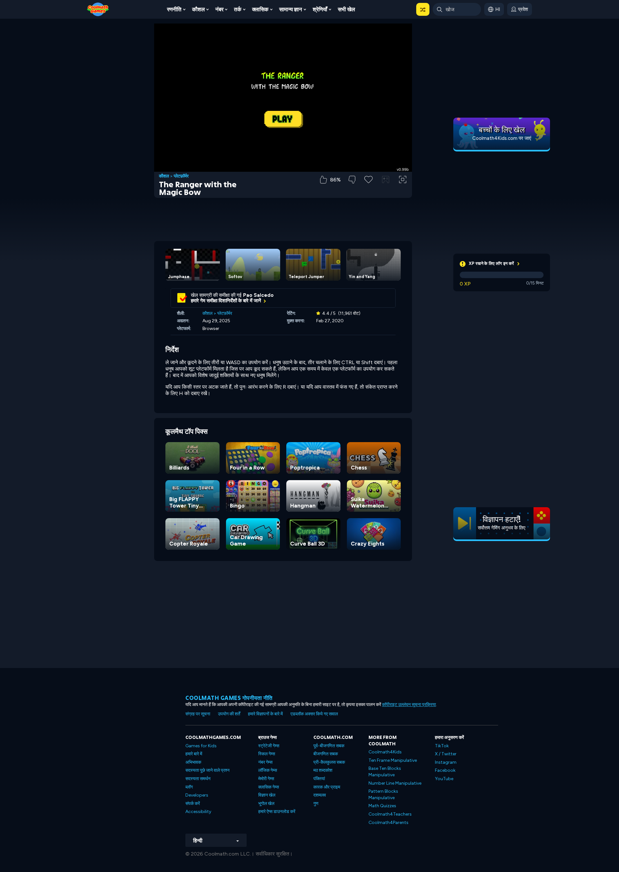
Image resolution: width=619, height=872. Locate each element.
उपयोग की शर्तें (229, 714)
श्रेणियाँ (320, 9)
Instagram (446, 762)
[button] (422, 9)
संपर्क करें (192, 803)
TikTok (442, 746)
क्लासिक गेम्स (268, 787)
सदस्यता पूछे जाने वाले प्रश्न (207, 770)
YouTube (444, 778)
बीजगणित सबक (325, 754)
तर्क (237, 9)
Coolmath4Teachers (390, 814)
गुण (316, 803)
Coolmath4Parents (388, 822)
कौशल (198, 9)
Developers (196, 795)
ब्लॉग (189, 787)
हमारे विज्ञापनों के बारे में (265, 714)
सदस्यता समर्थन (198, 778)
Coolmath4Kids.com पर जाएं (501, 138)
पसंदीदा (368, 189)
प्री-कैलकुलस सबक (329, 762)
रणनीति (174, 9)
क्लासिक (260, 9)
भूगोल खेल (266, 803)
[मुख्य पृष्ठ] (98, 9)
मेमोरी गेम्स (266, 778)
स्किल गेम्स (266, 754)
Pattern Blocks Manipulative (383, 794)
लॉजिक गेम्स (267, 770)
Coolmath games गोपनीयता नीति (229, 698)
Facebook (445, 770)
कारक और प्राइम (326, 787)
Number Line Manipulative (394, 783)
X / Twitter (446, 754)
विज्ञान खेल (266, 795)
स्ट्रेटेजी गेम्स (268, 746)
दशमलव (319, 795)
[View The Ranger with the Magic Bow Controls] (385, 179)
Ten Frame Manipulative (392, 760)
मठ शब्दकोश (322, 770)
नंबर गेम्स (265, 762)
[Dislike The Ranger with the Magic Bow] (352, 179)
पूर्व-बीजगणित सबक (328, 746)
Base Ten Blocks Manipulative (384, 772)
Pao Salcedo (258, 295)
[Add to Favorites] (368, 179)
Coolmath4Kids (385, 752)
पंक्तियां (319, 778)
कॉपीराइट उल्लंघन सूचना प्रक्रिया (409, 704)
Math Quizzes (382, 806)
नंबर (219, 9)
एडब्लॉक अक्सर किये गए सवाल (314, 714)
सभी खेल (346, 9)
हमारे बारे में (193, 754)
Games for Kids (201, 746)
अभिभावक (193, 762)
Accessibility (198, 811)
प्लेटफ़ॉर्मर (181, 176)
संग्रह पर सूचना (197, 714)
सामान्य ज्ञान (290, 9)
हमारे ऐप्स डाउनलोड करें (276, 811)
